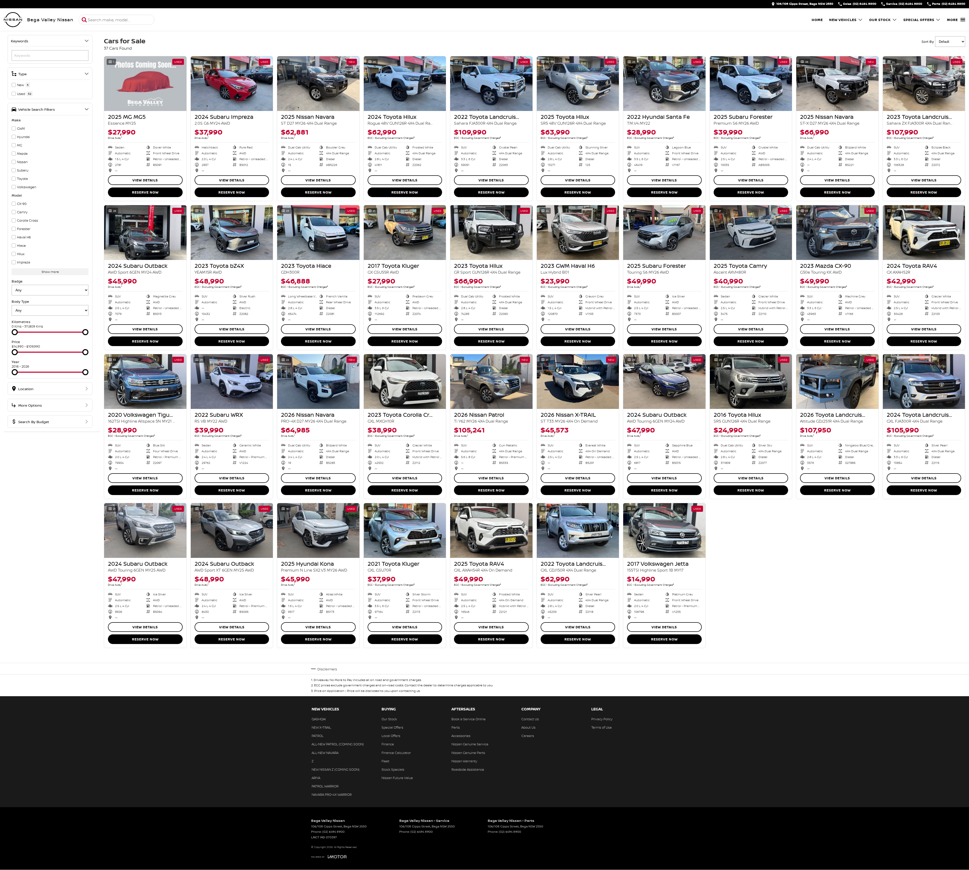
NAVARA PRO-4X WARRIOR (332, 794)
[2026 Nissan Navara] (318, 381)
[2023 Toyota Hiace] (318, 232)
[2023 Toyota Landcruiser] (924, 83)
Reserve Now (145, 192)
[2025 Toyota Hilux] (578, 83)
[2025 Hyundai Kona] (318, 530)
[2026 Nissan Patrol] (491, 381)
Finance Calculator (396, 752)
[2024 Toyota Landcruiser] (924, 381)
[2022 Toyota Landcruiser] (491, 83)
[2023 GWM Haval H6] (578, 232)
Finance (388, 744)
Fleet (385, 761)
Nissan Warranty (464, 761)
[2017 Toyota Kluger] (405, 232)
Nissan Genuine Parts (468, 752)
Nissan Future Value (397, 778)
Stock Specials (393, 769)
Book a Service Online (468, 719)
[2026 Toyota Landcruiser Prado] (837, 381)
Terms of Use (601, 727)
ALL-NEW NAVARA (325, 752)
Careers (527, 735)
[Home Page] (13, 19)
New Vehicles (843, 19)
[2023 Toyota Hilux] (491, 232)
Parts (455, 727)
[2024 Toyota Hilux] (405, 83)
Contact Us (530, 719)
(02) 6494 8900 (333, 831)
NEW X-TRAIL (321, 727)
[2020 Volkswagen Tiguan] (145, 381)
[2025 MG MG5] (145, 83)
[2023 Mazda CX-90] (837, 232)
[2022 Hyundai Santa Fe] (664, 83)
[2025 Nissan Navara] (318, 83)
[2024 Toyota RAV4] (924, 232)
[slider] (15, 332)
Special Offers (918, 19)
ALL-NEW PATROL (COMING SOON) (338, 744)
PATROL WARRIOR (325, 786)
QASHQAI (319, 719)
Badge (17, 281)
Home (817, 19)
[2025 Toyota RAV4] (491, 530)
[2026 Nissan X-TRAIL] (578, 381)
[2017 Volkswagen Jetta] (664, 530)
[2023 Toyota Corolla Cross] (405, 381)
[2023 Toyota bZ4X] (232, 232)
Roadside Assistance (467, 769)
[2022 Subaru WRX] (232, 381)
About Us (528, 727)
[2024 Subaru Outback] (145, 232)
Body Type (20, 301)
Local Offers (391, 735)
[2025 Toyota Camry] (751, 232)
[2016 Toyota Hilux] (751, 381)
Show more (50, 272)
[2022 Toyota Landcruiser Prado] (578, 530)
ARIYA (316, 778)
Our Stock (880, 19)
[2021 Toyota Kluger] (405, 530)
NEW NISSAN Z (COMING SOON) (335, 769)
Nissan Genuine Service (469, 744)
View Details (145, 180)
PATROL (318, 735)
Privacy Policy (602, 719)
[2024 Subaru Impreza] (232, 83)
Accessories (460, 735)
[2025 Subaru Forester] (751, 83)
